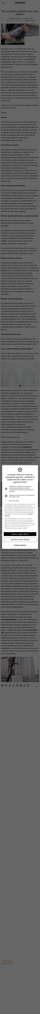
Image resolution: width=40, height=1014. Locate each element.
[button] (20, 500)
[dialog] (20, 507)
